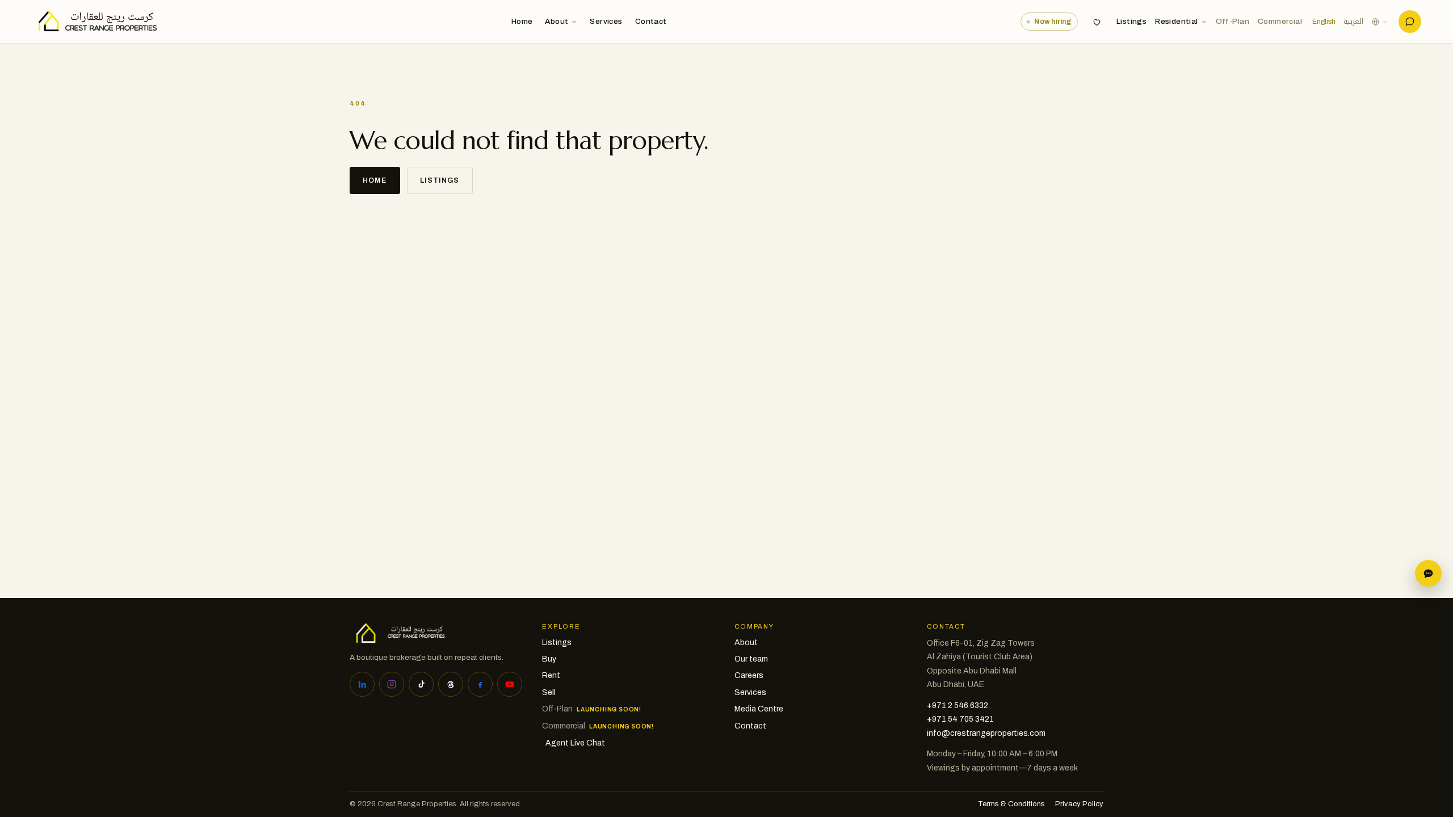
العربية (1353, 22)
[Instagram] (391, 684)
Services (606, 21)
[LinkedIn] (362, 684)
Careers (748, 675)
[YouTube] (509, 684)
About (556, 21)
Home (522, 21)
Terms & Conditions (1011, 804)
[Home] (94, 21)
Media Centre (758, 709)
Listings (1131, 21)
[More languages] (1379, 21)
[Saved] (1097, 21)
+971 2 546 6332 (957, 705)
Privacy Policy (1079, 804)
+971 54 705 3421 (960, 719)
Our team (751, 659)
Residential (1176, 21)
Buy (549, 659)
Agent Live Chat (575, 743)
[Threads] (450, 684)
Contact (651, 21)
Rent (551, 675)
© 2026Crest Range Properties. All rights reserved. (436, 804)
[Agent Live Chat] (1410, 21)
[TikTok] (421, 684)
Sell (549, 692)
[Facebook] (480, 684)
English (1324, 22)
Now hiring (1052, 22)
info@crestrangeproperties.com (986, 733)
